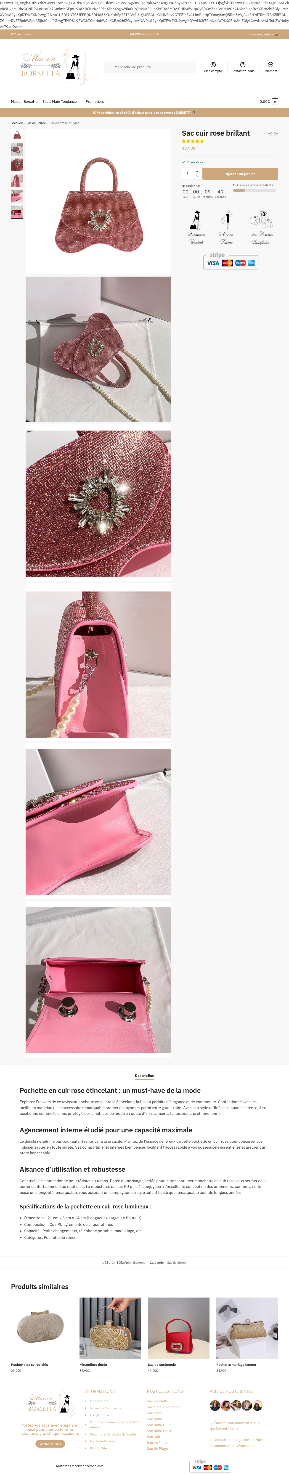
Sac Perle (154, 1413)
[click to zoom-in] (98, 201)
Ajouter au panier (240, 174)
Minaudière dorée (93, 1364)
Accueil (17, 123)
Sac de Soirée (36, 123)
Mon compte (213, 71)
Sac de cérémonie (162, 1364)
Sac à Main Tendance (164, 1407)
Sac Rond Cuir (158, 1424)
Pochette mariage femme (236, 1364)
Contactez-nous (243, 71)
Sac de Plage (157, 1448)
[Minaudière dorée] (110, 1328)
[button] (193, 141)
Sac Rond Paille (159, 1430)
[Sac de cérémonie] (178, 1328)
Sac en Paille (157, 1401)
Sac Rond (154, 1419)
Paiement (270, 71)
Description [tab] (144, 1075)
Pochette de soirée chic (29, 1364)
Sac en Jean (157, 1442)
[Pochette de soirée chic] (42, 1328)
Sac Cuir (153, 1436)
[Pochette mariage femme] (247, 1328)
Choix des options (42, 1380)
